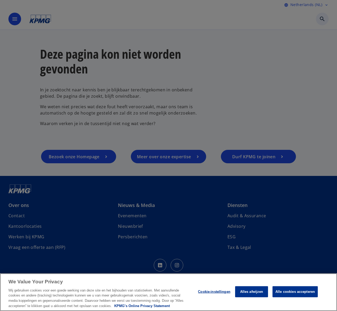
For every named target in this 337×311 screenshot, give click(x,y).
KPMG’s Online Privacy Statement (142, 306)
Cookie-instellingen (214, 292)
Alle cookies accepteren (295, 292)
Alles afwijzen (251, 292)
